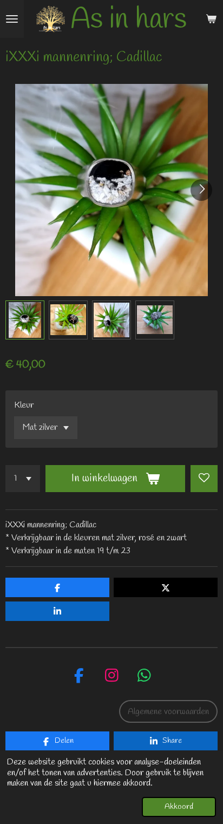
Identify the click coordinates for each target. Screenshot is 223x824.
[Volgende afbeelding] (201, 190)
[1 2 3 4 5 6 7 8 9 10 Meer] (22, 478)
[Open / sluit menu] (12, 19)
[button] (24, 319)
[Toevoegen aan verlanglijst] (204, 478)
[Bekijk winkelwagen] (211, 19)
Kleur (24, 405)
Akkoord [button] (179, 807)
